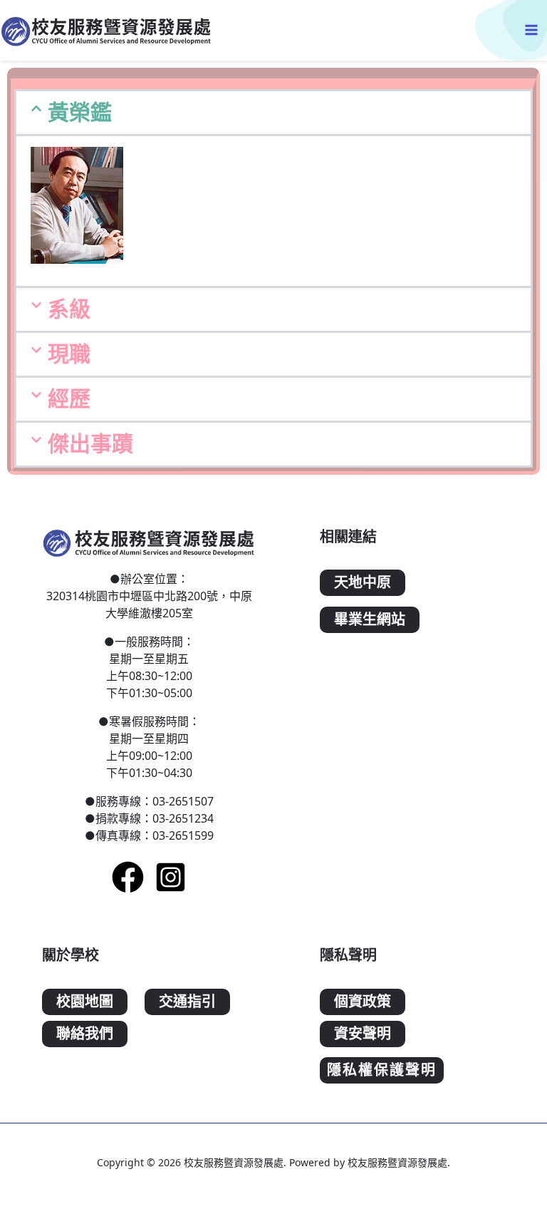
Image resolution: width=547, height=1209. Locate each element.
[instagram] (171, 877)
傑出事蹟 (90, 443)
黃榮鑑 (80, 112)
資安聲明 (362, 1034)
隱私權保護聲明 (382, 1070)
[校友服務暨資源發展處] (107, 30)
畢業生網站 (369, 619)
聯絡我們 (84, 1034)
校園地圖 (84, 1002)
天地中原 (362, 582)
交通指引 (187, 1002)
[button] (273, 112)
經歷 (69, 398)
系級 (69, 309)
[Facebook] (128, 877)
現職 (69, 353)
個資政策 (362, 1002)
